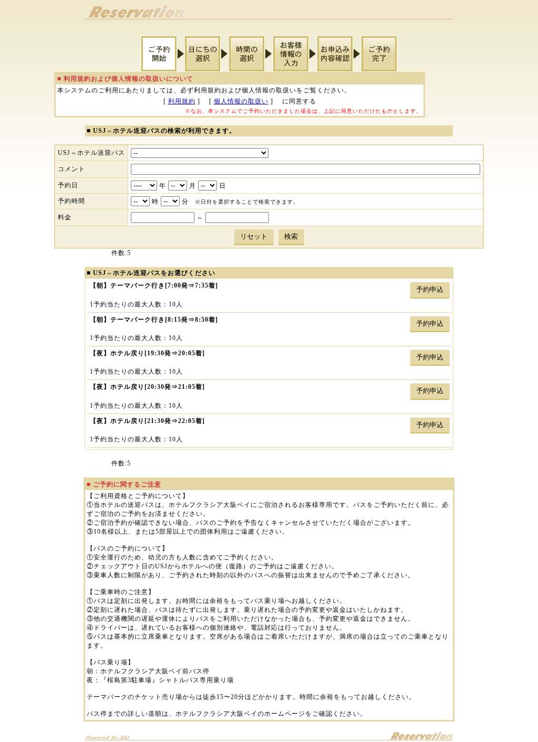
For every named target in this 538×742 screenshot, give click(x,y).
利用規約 (181, 101)
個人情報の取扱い (241, 101)
